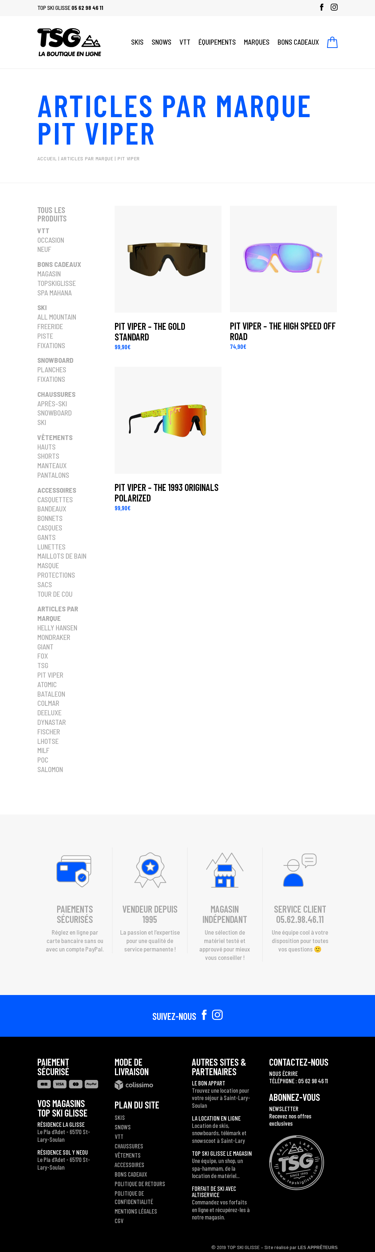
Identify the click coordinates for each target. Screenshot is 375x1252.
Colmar (48, 703)
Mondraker (53, 637)
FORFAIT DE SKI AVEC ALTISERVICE (214, 1191)
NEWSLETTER (283, 1108)
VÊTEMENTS (128, 1155)
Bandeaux (51, 508)
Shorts (48, 456)
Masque (48, 565)
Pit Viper (50, 675)
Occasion (50, 240)
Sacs (44, 584)
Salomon (50, 769)
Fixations (51, 345)
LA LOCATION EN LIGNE (216, 1118)
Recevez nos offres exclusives (290, 1119)
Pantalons (53, 475)
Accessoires (56, 490)
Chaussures (56, 394)
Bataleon (51, 694)
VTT (184, 42)
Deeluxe (49, 712)
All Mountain (56, 317)
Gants (46, 537)
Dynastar (51, 722)
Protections (56, 575)
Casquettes (55, 499)
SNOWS (161, 42)
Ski (42, 307)
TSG (42, 665)
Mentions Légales (136, 1211)
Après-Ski (52, 403)
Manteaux (52, 465)
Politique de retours (140, 1183)
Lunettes (51, 547)
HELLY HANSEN (57, 627)
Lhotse (48, 741)
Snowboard (55, 360)
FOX (42, 656)
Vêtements (55, 437)
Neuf (44, 249)
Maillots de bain (61, 556)
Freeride (50, 326)
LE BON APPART (208, 1083)
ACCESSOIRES (129, 1164)
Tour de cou (55, 594)
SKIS (137, 42)
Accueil (47, 158)
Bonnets (50, 518)
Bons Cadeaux (59, 264)
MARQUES (257, 42)
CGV (119, 1220)
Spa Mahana (54, 292)
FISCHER (48, 731)
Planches (51, 369)
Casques (49, 527)
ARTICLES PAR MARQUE (174, 104)
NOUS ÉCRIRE (283, 1073)
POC (42, 760)
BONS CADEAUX (298, 42)
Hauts (46, 447)
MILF (43, 750)
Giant (45, 646)
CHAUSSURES (129, 1145)
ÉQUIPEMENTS (217, 42)
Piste (45, 336)
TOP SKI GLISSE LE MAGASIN (222, 1153)
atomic (47, 684)
